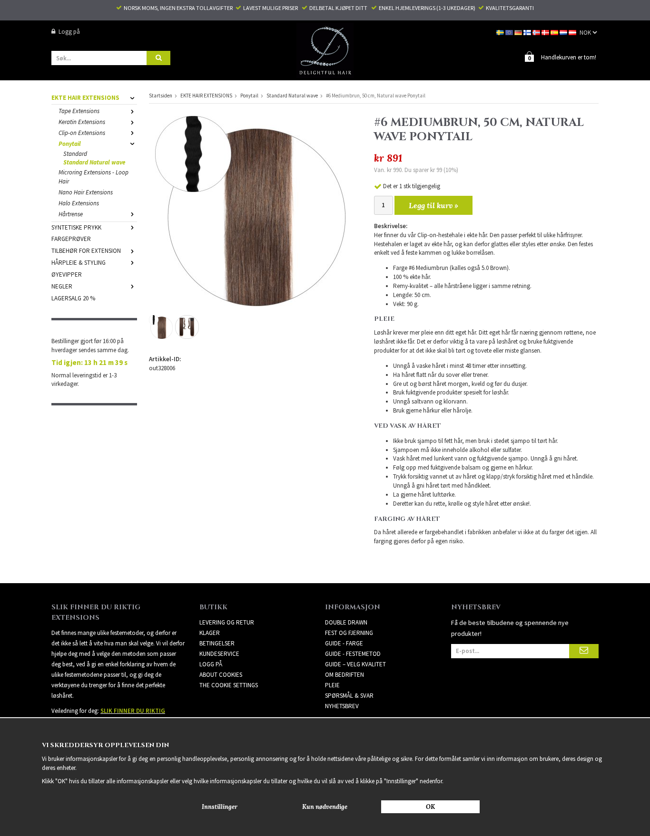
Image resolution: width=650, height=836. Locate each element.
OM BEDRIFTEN (344, 675)
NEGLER (61, 286)
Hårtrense (71, 214)
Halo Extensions (79, 203)
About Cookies (220, 675)
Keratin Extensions (82, 122)
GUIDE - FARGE (344, 643)
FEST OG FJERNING (349, 633)
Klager (209, 633)
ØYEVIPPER (66, 274)
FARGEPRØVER (71, 239)
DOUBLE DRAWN (346, 622)
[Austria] (573, 32)
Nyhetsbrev (342, 706)
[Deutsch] (518, 32)
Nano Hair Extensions (86, 192)
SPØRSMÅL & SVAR (349, 696)
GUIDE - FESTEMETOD (353, 654)
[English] (509, 32)
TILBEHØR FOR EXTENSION (86, 251)
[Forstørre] (250, 210)
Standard (75, 154)
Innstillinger (219, 807)
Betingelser (217, 643)
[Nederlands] (564, 32)
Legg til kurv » (433, 205)
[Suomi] (527, 32)
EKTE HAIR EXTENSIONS (85, 98)
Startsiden (160, 95)
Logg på (69, 32)
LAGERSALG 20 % (73, 298)
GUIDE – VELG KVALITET (355, 664)
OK (430, 807)
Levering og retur (226, 622)
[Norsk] (537, 32)
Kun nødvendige (324, 807)
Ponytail (70, 144)
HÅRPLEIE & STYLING (78, 263)
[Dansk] (546, 32)
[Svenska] (500, 32)
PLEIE (332, 685)
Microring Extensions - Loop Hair (93, 176)
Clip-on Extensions (82, 133)
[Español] (555, 32)
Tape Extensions (79, 111)
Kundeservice (219, 654)
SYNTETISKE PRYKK (76, 227)
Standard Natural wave (94, 162)
